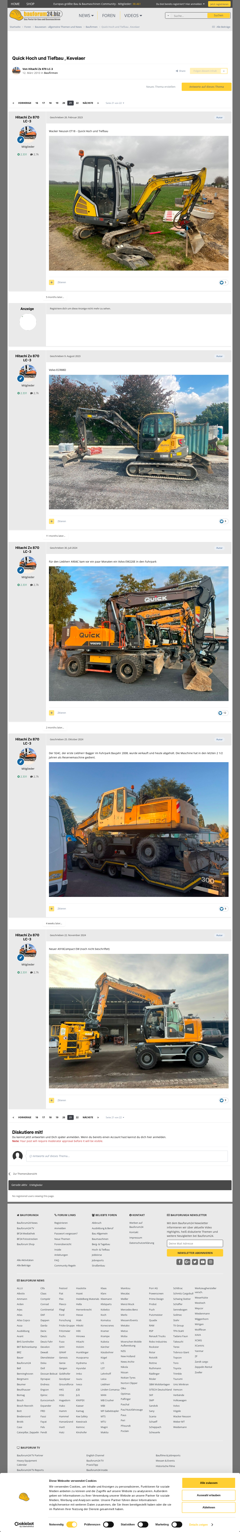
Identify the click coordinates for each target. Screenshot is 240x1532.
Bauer (20, 1357)
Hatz (61, 1432)
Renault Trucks (157, 1336)
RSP (151, 1331)
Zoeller (198, 1372)
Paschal (125, 1404)
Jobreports (98, 1260)
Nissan (124, 1372)
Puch (152, 1309)
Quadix (153, 1320)
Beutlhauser (23, 1389)
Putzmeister (156, 1314)
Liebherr (105, 1384)
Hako (62, 1405)
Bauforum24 (24, 1363)
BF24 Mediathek (26, 1233)
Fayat (43, 1421)
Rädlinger (154, 1373)
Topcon (177, 1357)
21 (70, 103)
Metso (124, 1331)
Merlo (124, 1314)
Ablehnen (208, 1507)
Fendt (43, 1432)
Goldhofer (64, 1373)
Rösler (152, 1379)
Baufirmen (51, 73)
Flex (61, 1299)
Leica (103, 1379)
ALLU (20, 1288)
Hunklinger (82, 1352)
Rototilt (153, 1357)
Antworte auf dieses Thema (206, 86)
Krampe (105, 1336)
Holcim (80, 1347)
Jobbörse (97, 1255)
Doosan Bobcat (49, 1373)
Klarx (103, 1293)
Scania (152, 1416)
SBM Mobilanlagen (159, 1384)
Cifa (42, 1288)
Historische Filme (165, 1466)
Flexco (62, 1304)
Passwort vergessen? (66, 1233)
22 (77, 103)
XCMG (198, 1340)
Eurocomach (47, 1400)
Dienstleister (47, 1357)
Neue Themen (62, 1239)
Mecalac (125, 1293)
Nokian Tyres (128, 1377)
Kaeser (80, 1405)
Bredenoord (23, 1416)
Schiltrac (178, 1288)
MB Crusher (107, 1400)
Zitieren (62, 282)
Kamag (80, 1411)
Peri (123, 1420)
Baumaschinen (100, 1239)
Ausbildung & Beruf (102, 1228)
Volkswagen (180, 1400)
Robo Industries (158, 1341)
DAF (42, 1314)
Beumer (21, 1384)
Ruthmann (155, 1368)
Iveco (79, 1384)
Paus (123, 1415)
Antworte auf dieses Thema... (51, 1156)
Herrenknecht (84, 1309)
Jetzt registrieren (219, 4)
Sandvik (153, 1405)
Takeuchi (178, 1341)
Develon (45, 1347)
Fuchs (62, 1336)
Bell (19, 1368)
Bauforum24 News (27, 1222)
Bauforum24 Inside (97, 1470)
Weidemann (180, 1427)
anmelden (159, 1137)
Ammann (22, 1299)
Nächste (88, 103)
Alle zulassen (209, 1482)
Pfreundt (126, 1425)
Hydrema (81, 1363)
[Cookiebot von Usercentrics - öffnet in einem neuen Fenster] (24, 1525)
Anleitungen (61, 1255)
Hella (79, 1304)
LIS (102, 1363)
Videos (132, 15)
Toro (175, 1363)
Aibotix (21, 1293)
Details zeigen (198, 1524)
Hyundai (81, 1368)
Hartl (62, 1427)
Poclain (125, 1431)
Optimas (125, 1393)
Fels (42, 1427)
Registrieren (61, 1222)
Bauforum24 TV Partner (30, 1455)
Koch (103, 1314)
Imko (79, 1373)
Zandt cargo (201, 1361)
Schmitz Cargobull (183, 1293)
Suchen (218, 15)
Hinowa (80, 1336)
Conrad (44, 1304)
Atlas (19, 1314)
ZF (196, 1356)
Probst (153, 1304)
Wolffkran (200, 1329)
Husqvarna (82, 1357)
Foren (109, 15)
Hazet (79, 1293)
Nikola (124, 1367)
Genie (62, 1363)
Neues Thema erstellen (161, 86)
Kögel (104, 1357)
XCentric (199, 1345)
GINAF (62, 1352)
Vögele (177, 1411)
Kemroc (80, 1427)
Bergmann (22, 1379)
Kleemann (106, 1299)
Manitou (125, 1288)
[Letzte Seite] (98, 103)
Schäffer (177, 1304)
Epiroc (43, 1395)
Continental (47, 1309)
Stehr (176, 1320)
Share (181, 71)
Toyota (177, 1368)
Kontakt (133, 1232)
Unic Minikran (181, 1384)
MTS (103, 1416)
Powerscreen (156, 1293)
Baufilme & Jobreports (168, 1455)
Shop (30, 4)
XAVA (198, 1335)
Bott (19, 1411)
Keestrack (81, 1421)
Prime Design (156, 1299)
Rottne (153, 1363)
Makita (104, 1432)
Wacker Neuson (182, 1416)
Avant (20, 1336)
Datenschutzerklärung (141, 1243)
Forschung (65, 1320)
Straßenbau (98, 1265)
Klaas (103, 1288)
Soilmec (177, 1314)
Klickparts (106, 1304)
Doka (43, 1363)
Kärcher (105, 1347)
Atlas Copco (23, 1320)
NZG (123, 1351)
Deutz (43, 1336)
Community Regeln (65, 1265)
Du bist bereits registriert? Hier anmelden (179, 4)
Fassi (43, 1416)
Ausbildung (23, 1331)
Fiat (61, 1293)
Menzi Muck (127, 1304)
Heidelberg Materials (87, 1299)
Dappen (44, 1320)
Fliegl (62, 1309)
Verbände (178, 1395)
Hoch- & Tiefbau (101, 1249)
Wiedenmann (202, 1313)
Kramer (105, 1331)
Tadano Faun (180, 1336)
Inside (57, 1249)
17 (43, 103)
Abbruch (96, 1222)
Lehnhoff (106, 1373)
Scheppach (155, 1427)
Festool (63, 1288)
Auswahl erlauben (208, 1495)
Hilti (78, 1331)
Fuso (61, 1341)
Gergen (63, 1368)
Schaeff (153, 1421)
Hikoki (79, 1325)
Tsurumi (177, 1379)
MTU (103, 1421)
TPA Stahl (178, 1331)
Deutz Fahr (46, 1341)
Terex (176, 1347)
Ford (61, 1314)
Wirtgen (199, 1324)
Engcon (44, 1389)
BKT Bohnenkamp (27, 1347)
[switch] (108, 1525)
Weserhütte (201, 1297)
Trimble (177, 1373)
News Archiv (127, 1361)
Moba (124, 1336)
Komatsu (106, 1320)
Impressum (135, 1237)
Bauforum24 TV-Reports (30, 1470)
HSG (61, 1395)
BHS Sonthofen (25, 1341)
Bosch (20, 1400)
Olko (123, 1388)
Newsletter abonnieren (195, 1253)
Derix (43, 1331)
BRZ (19, 1352)
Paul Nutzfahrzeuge (132, 1409)
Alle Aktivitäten (25, 1260)
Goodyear (64, 1379)
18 (50, 103)
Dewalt (44, 1352)
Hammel (64, 1416)
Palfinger (126, 1399)
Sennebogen (180, 1309)
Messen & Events (165, 1460)
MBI (103, 1405)
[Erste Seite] (13, 103)
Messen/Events (129, 1320)
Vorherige (24, 103)
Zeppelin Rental (203, 1367)
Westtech (200, 1302)
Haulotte (81, 1288)
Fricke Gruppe (67, 1325)
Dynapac (45, 1379)
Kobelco (105, 1309)
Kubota (105, 1341)
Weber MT (179, 1421)
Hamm (63, 1411)
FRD (42, 1411)
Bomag (21, 1395)
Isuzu (79, 1379)
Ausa (19, 1325)
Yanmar (199, 1351)
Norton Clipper (129, 1383)
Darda (43, 1325)
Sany (151, 1411)
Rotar (152, 1352)
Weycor (199, 1308)
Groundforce (66, 1384)
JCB (78, 1389)
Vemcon (177, 1389)
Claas (43, 1293)
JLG (78, 1395)
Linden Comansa (110, 1389)
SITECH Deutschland (160, 1389)
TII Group (178, 1325)
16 (36, 103)
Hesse (79, 1314)
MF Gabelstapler (110, 1411)
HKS (61, 1389)
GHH (61, 1347)
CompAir (45, 1299)
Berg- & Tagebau (101, 1244)
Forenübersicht (62, 1244)
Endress (44, 1384)
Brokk (20, 1421)
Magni (104, 1427)
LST (103, 1368)
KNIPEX (80, 1400)
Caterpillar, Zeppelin (28, 1432)
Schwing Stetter (182, 1299)
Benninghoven (25, 1373)
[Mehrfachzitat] (51, 282)
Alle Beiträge (24, 1265)
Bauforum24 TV (25, 1228)
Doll (42, 1368)
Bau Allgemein (100, 1233)
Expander (45, 1405)
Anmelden (60, 1228)
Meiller (124, 1299)
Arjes (19, 1309)
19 (57, 103)
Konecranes (107, 1325)
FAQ (56, 1260)
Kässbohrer (107, 1352)
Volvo (176, 1405)
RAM (151, 1325)
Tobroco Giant (181, 1352)
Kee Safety (82, 1416)
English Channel (95, 1455)
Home (15, 4)
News (85, 15)
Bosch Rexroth (25, 1405)
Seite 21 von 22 (114, 103)
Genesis (63, 1357)
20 (63, 103)
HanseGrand (66, 1421)
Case (19, 1427)
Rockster (154, 1347)
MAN (103, 1395)
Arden (20, 1304)
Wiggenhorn (201, 1319)
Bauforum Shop (25, 1244)
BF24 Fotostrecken (27, 1239)
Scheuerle (154, 1432)
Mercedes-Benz (129, 1309)
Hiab (78, 1320)
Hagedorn (64, 1400)
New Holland (128, 1356)
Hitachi (80, 1341)
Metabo (125, 1325)
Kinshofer (81, 1432)
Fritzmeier (64, 1331)
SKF (151, 1395)
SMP (151, 1400)
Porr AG (153, 1288)
